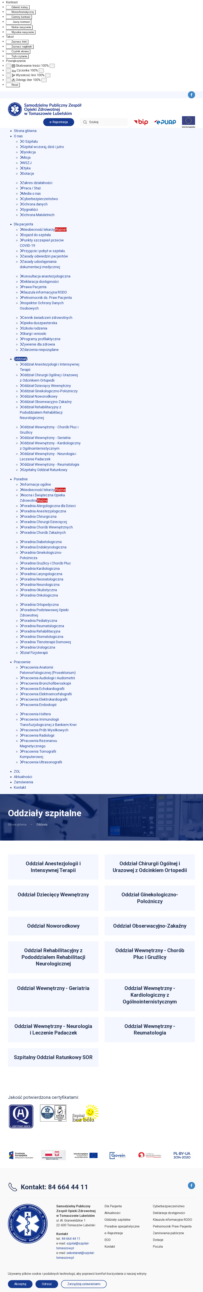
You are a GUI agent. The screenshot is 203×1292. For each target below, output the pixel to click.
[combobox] (104, 122)
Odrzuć (47, 1284)
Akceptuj (20, 1284)
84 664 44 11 (71, 1239)
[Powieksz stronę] (52, 66)
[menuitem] (25, 131)
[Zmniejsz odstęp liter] (8, 80)
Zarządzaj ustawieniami (83, 1284)
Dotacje (158, 1240)
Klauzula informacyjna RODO (172, 1220)
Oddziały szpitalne (117, 1220)
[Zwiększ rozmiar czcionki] (41, 70)
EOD (107, 1240)
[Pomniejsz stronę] (8, 66)
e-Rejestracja (59, 122)
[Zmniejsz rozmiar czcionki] (8, 70)
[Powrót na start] (45, 109)
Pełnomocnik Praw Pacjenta (172, 1226)
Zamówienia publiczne (168, 1233)
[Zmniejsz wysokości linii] (8, 75)
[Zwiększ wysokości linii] (47, 75)
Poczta (158, 1246)
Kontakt (109, 1246)
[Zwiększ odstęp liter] (44, 80)
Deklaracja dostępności (169, 1213)
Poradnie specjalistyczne (122, 1226)
